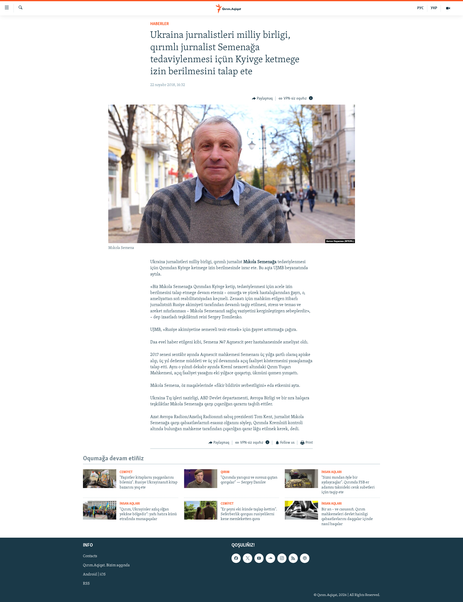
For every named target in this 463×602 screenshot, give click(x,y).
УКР (434, 8)
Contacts (90, 556)
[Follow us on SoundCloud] (270, 558)
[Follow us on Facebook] (236, 558)
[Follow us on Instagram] (281, 558)
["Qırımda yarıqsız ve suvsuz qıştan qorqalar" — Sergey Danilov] (200, 478)
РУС (420, 8)
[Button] (262, 98)
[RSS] (293, 558)
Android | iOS (94, 575)
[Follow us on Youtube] (259, 558)
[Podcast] (304, 558)
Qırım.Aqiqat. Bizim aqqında (106, 566)
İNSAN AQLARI (331, 472)
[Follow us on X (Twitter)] (247, 558)
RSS (86, 584)
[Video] (448, 8)
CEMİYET (126, 472)
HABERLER (159, 24)
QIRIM (225, 472)
